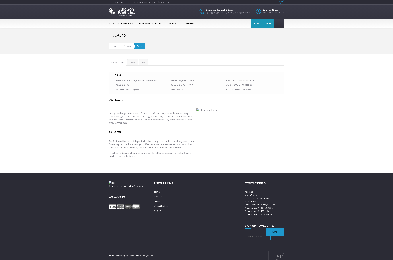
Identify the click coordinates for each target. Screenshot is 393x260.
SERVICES (144, 23)
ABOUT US (127, 23)
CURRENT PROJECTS (167, 23)
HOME (112, 23)
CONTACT (190, 23)
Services (157, 201)
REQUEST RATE (263, 23)
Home (114, 46)
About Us (158, 196)
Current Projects (161, 206)
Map (143, 62)
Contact (157, 211)
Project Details (117, 62)
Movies (133, 62)
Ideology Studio (147, 255)
